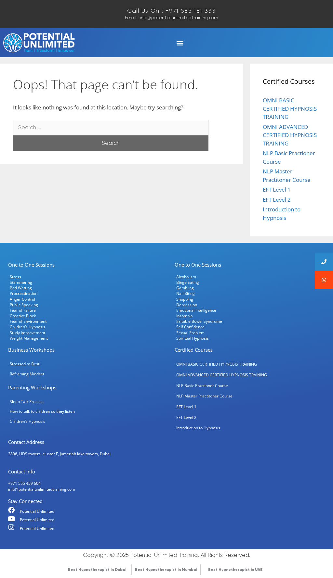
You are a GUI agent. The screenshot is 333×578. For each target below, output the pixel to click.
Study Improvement (27, 332)
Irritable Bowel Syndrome (199, 321)
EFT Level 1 (277, 189)
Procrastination (23, 293)
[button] (179, 43)
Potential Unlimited (37, 511)
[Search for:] (110, 127)
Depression (186, 304)
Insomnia (184, 315)
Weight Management (29, 338)
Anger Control (22, 299)
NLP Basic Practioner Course (202, 385)
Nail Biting (185, 293)
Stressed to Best (24, 363)
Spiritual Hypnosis (192, 338)
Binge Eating (187, 282)
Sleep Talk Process (27, 401)
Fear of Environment (28, 321)
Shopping (184, 299)
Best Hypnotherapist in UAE (235, 569)
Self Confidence (190, 326)
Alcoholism (186, 276)
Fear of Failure (23, 310)
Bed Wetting (21, 287)
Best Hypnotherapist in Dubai (97, 569)
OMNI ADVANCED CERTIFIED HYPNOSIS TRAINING (290, 135)
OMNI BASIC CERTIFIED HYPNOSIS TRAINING (290, 108)
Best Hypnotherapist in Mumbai (166, 569)
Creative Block (23, 315)
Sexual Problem (190, 332)
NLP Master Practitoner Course (204, 395)
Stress (15, 276)
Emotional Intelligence (196, 310)
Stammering (21, 282)
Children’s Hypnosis (27, 326)
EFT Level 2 (277, 199)
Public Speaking (24, 304)
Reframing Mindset (27, 373)
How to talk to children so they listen (42, 411)
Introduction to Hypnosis (198, 427)
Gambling (185, 287)
